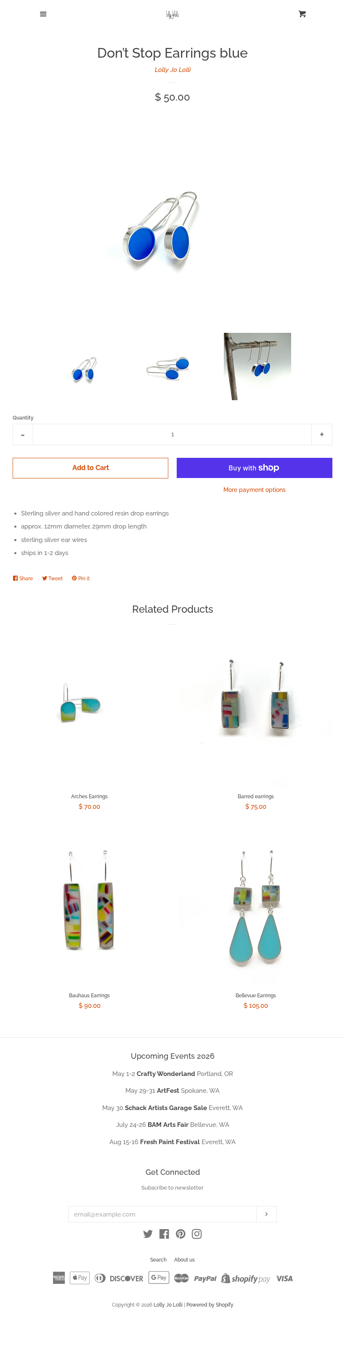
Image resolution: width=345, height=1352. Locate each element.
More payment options (254, 489)
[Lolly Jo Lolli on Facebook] (164, 1236)
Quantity (23, 418)
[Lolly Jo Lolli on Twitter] (148, 1236)
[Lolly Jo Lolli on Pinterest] (180, 1236)
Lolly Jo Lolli (173, 70)
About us (184, 1260)
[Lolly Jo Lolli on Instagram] (197, 1236)
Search (158, 1260)
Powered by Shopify (210, 1305)
